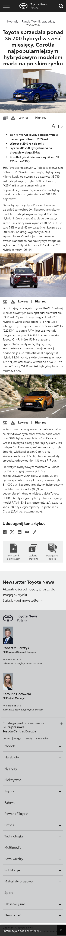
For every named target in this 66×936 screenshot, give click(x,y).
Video (6, 16)
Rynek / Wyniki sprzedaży (38, 21)
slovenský (42, 738)
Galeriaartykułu (33, 557)
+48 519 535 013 (12, 705)
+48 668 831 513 (12, 659)
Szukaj (6, 26)
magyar (18, 738)
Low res (23, 117)
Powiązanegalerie (52, 557)
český (29, 738)
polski (6, 738)
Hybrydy (12, 21)
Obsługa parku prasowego (23, 723)
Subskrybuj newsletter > (23, 600)
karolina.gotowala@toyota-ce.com (23, 709)
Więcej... (35, 931)
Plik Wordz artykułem (13, 557)
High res (40, 117)
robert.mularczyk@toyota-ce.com (22, 663)
